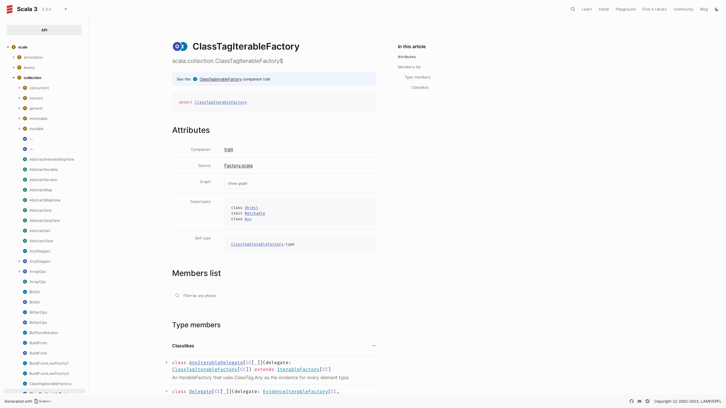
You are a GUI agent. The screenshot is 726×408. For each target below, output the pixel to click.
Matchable (255, 213)
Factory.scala (238, 165)
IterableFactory (298, 369)
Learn (587, 9)
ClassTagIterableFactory (221, 79)
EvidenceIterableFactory (295, 391)
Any (248, 218)
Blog (704, 9)
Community (683, 9)
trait (228, 149)
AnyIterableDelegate (216, 363)
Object (251, 207)
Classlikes (420, 87)
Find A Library (654, 9)
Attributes (407, 56)
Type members (418, 77)
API (44, 30)
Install (604, 9)
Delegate (200, 391)
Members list (409, 67)
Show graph (237, 183)
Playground (626, 9)
